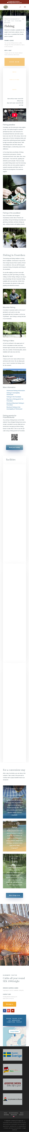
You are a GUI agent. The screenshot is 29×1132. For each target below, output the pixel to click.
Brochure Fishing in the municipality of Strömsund (14, 408)
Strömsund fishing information (16, 390)
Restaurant (14, 1114)
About (21, 1113)
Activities (6, 1114)
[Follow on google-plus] (8, 1010)
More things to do (14, 895)
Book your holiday (14, 447)
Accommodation (13, 1113)
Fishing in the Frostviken (14, 397)
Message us (9, 1004)
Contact (21, 1114)
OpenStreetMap (17, 1045)
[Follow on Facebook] (4, 1010)
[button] (15, 1035)
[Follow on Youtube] (12, 1010)
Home (5, 1113)
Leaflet (11, 1045)
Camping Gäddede (14, 1031)
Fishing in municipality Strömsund (13, 393)
